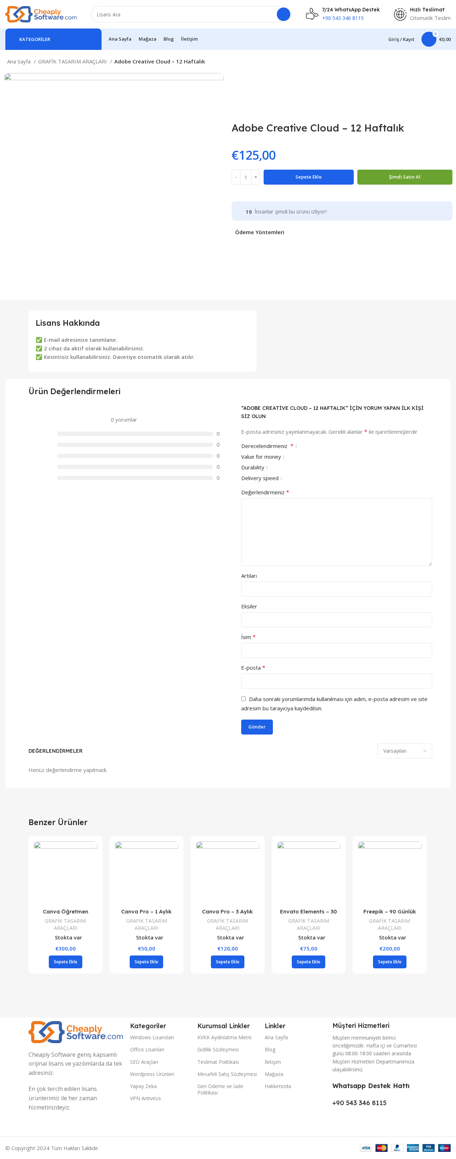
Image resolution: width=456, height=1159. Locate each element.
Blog (270, 1049)
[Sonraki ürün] (445, 62)
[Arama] (283, 14)
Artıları (249, 575)
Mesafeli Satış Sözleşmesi (227, 1074)
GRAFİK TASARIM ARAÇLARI (73, 61)
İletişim (273, 1061)
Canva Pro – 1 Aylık (146, 911)
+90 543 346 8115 (359, 1103)
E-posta (253, 667)
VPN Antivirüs (145, 1098)
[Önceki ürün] (431, 62)
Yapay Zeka (143, 1086)
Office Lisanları (147, 1049)
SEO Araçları (144, 1061)
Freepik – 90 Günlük (389, 911)
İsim (248, 637)
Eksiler (249, 606)
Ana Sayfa (19, 61)
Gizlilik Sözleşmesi (218, 1049)
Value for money (262, 457)
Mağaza (274, 1074)
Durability (253, 468)
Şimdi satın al (404, 177)
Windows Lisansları (152, 1037)
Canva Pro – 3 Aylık (227, 911)
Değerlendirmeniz (265, 492)
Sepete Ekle (308, 177)
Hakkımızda (278, 1086)
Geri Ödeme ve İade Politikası (220, 1089)
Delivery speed (260, 478)
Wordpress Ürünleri (152, 1074)
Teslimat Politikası (218, 1061)
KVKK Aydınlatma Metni (224, 1037)
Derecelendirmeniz (267, 446)
